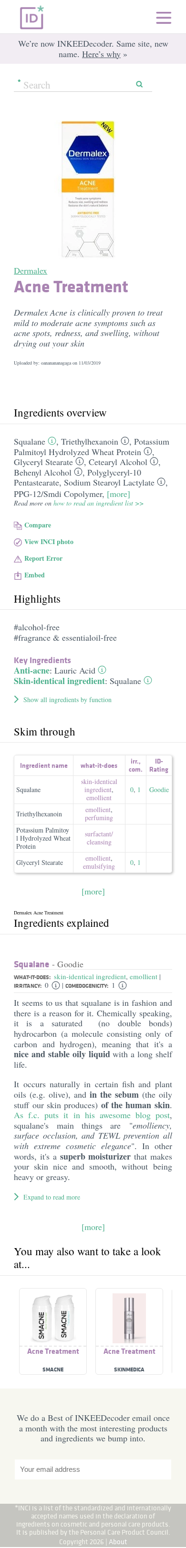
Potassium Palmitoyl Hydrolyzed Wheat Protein (91, 446)
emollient (99, 797)
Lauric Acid (74, 670)
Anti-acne (32, 670)
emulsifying (99, 866)
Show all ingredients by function (67, 699)
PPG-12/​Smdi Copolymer (58, 493)
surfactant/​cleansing (99, 837)
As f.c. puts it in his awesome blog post (92, 1115)
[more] (118, 493)
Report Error (43, 558)
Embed (34, 575)
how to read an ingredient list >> (98, 502)
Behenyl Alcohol (43, 472)
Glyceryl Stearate (43, 461)
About (118, 1541)
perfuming (99, 817)
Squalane (29, 441)
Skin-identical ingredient (59, 681)
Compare (37, 525)
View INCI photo (48, 541)
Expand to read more (51, 1196)
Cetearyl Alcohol (118, 461)
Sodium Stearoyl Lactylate (109, 482)
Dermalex (30, 270)
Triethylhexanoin (89, 441)
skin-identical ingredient (99, 785)
